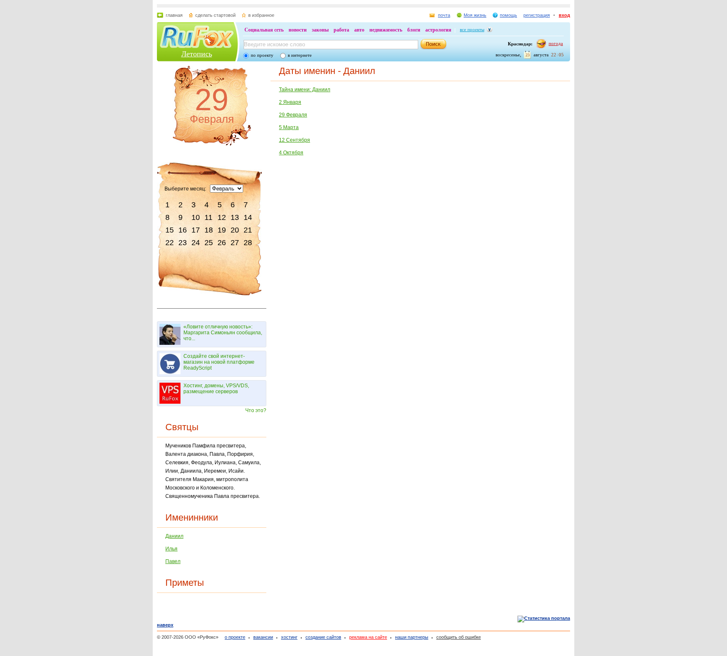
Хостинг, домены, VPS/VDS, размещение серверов (216, 388)
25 (208, 242)
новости (298, 30)
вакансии (263, 637)
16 (182, 230)
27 (235, 242)
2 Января (290, 102)
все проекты (472, 29)
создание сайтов (323, 637)
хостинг (289, 637)
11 (208, 217)
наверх (165, 624)
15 (169, 230)
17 (195, 230)
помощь (508, 15)
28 (248, 242)
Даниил (174, 536)
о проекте (235, 637)
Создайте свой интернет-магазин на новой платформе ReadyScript (219, 362)
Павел (172, 561)
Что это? (255, 410)
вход (564, 15)
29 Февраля (293, 115)
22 (169, 242)
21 (248, 230)
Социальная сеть (264, 30)
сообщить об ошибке (458, 637)
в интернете (300, 55)
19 (222, 230)
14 (248, 217)
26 (222, 242)
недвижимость (385, 30)
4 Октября (291, 153)
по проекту (262, 55)
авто (359, 30)
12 (222, 217)
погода (556, 43)
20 (235, 230)
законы (320, 30)
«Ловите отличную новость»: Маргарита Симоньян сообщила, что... (222, 332)
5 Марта (289, 127)
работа (341, 30)
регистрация (536, 15)
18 (208, 230)
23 (182, 242)
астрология (438, 30)
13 (235, 217)
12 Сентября (294, 140)
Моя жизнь (475, 15)
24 (195, 242)
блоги (413, 30)
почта (444, 15)
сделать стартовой (215, 15)
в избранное (261, 15)
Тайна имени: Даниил (304, 90)
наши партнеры (411, 637)
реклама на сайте (368, 637)
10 (195, 217)
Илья (171, 549)
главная (174, 15)
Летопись (196, 54)
